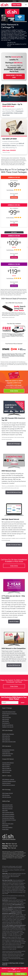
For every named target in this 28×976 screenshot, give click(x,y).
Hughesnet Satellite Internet (9, 781)
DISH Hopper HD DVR (7, 793)
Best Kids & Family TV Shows (9, 820)
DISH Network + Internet (8, 779)
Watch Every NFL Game (7, 823)
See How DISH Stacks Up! (14, 665)
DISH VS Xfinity (6, 766)
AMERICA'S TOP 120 (14, 177)
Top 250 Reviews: (10, 278)
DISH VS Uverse (6, 772)
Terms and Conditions (7, 827)
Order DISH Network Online (8, 711)
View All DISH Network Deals (14, 492)
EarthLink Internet (6, 783)
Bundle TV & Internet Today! (14, 544)
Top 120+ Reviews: (10, 217)
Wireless (14, 1)
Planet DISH (15, 963)
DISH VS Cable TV (6, 768)
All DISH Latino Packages (8, 734)
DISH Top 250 (5, 721)
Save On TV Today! (14, 621)
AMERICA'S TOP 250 (14, 264)
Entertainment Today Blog (8, 818)
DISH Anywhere (6, 795)
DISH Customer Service (8, 812)
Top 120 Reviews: (10, 190)
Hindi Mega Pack (6, 751)
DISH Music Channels (7, 808)
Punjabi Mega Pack (6, 755)
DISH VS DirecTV (6, 764)
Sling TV (4, 821)
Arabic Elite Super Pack (7, 753)
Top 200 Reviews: (10, 250)
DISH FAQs (5, 810)
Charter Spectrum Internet (8, 785)
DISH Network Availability (8, 814)
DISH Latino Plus (6, 736)
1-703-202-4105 (7, 974)
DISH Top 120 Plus (6, 717)
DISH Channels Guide (7, 804)
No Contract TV (6, 723)
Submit (22, 702)
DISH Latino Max (6, 739)
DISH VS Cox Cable (6, 770)
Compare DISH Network (8, 762)
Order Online (21, 974)
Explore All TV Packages (14, 443)
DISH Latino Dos (6, 738)
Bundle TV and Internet (7, 725)
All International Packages (8, 750)
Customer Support (22, 1)
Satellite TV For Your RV (7, 727)
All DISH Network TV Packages (9, 713)
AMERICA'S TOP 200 (14, 235)
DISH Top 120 (5, 715)
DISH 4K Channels (6, 797)
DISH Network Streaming (8, 816)
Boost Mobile (5, 825)
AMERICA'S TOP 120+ (14, 205)
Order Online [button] (17, 5)
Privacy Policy (5, 829)
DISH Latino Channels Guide (9, 741)
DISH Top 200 (5, 719)
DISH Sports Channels (7, 806)
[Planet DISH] (5, 4)
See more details (14, 193)
